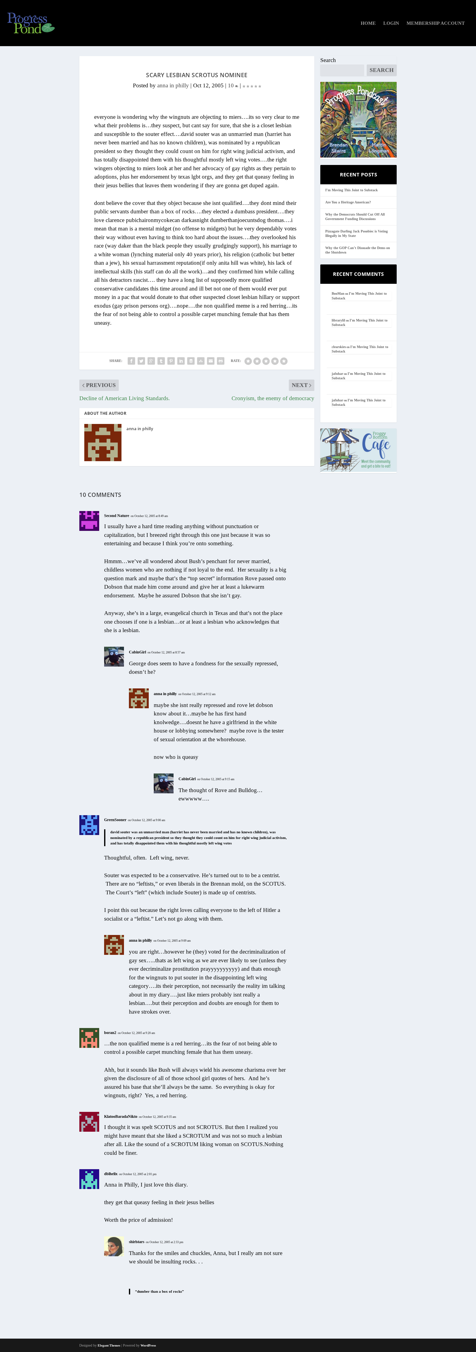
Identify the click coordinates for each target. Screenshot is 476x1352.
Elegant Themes (109, 1345)
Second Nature (116, 516)
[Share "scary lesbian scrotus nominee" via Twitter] (141, 361)
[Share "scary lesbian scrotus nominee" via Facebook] (131, 361)
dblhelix (111, 1174)
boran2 (110, 1032)
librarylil (338, 320)
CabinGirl (137, 652)
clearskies (339, 347)
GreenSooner (115, 820)
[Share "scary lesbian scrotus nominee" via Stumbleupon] (201, 361)
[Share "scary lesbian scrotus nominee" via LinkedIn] (181, 361)
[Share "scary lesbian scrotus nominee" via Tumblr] (161, 361)
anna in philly (173, 85)
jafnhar (337, 374)
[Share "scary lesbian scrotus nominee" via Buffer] (191, 361)
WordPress (148, 1345)
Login (391, 23)
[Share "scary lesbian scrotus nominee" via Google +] (151, 361)
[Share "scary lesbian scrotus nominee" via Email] (211, 361)
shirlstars (136, 1242)
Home (368, 23)
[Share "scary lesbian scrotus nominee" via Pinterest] (171, 361)
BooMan (338, 293)
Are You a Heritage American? (348, 202)
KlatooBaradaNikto (120, 1116)
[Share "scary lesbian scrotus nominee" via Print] (221, 361)
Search (328, 60)
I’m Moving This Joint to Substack (351, 190)
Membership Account (436, 23)
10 (231, 85)
